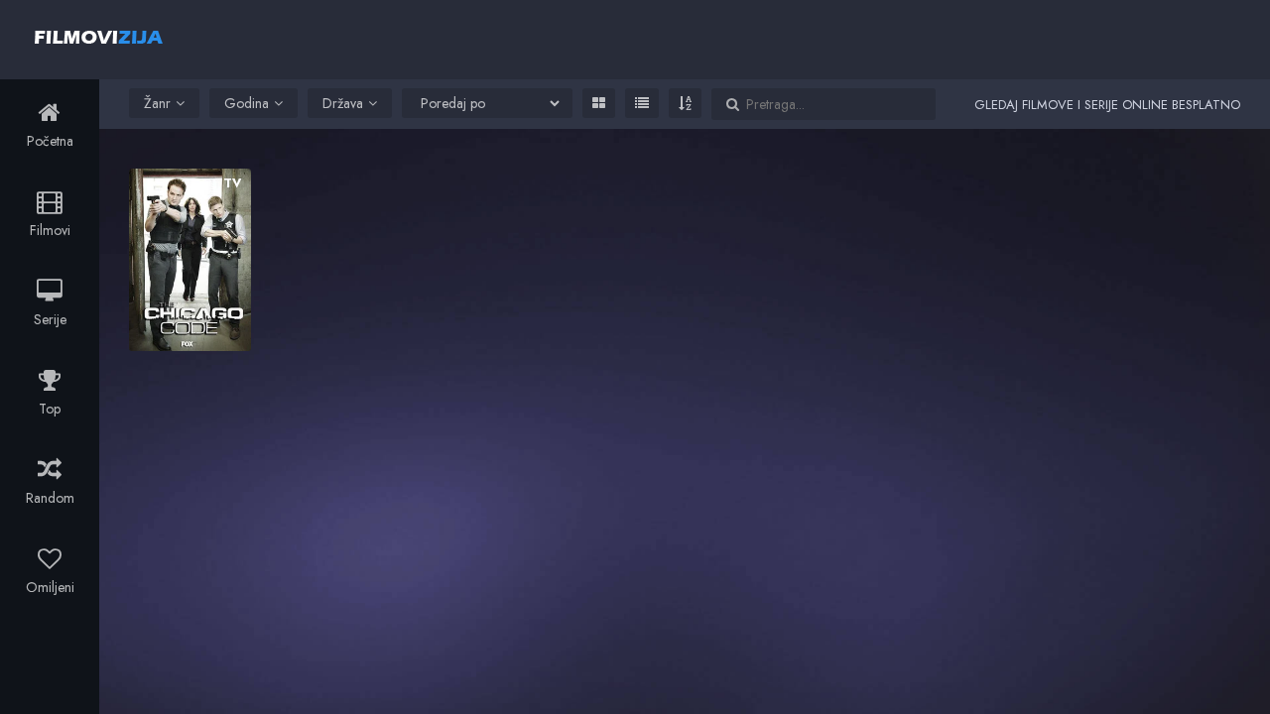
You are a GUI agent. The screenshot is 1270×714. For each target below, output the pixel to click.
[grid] (598, 103)
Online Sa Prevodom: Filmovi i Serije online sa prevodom (99, 37)
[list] (642, 103)
